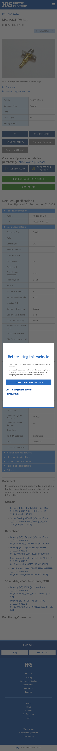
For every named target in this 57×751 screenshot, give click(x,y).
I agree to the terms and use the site (29, 382)
